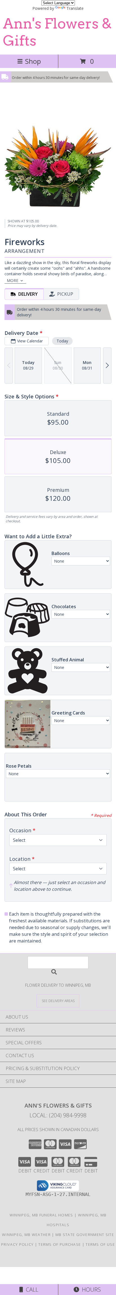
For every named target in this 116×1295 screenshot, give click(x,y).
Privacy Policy (17, 1244)
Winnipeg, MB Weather (26, 1234)
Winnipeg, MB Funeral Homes (41, 1215)
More (12, 280)
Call (30, 1289)
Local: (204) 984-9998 (58, 1115)
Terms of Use (100, 1244)
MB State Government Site (84, 1234)
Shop (33, 61)
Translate (75, 8)
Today (62, 341)
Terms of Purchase (59, 1244)
